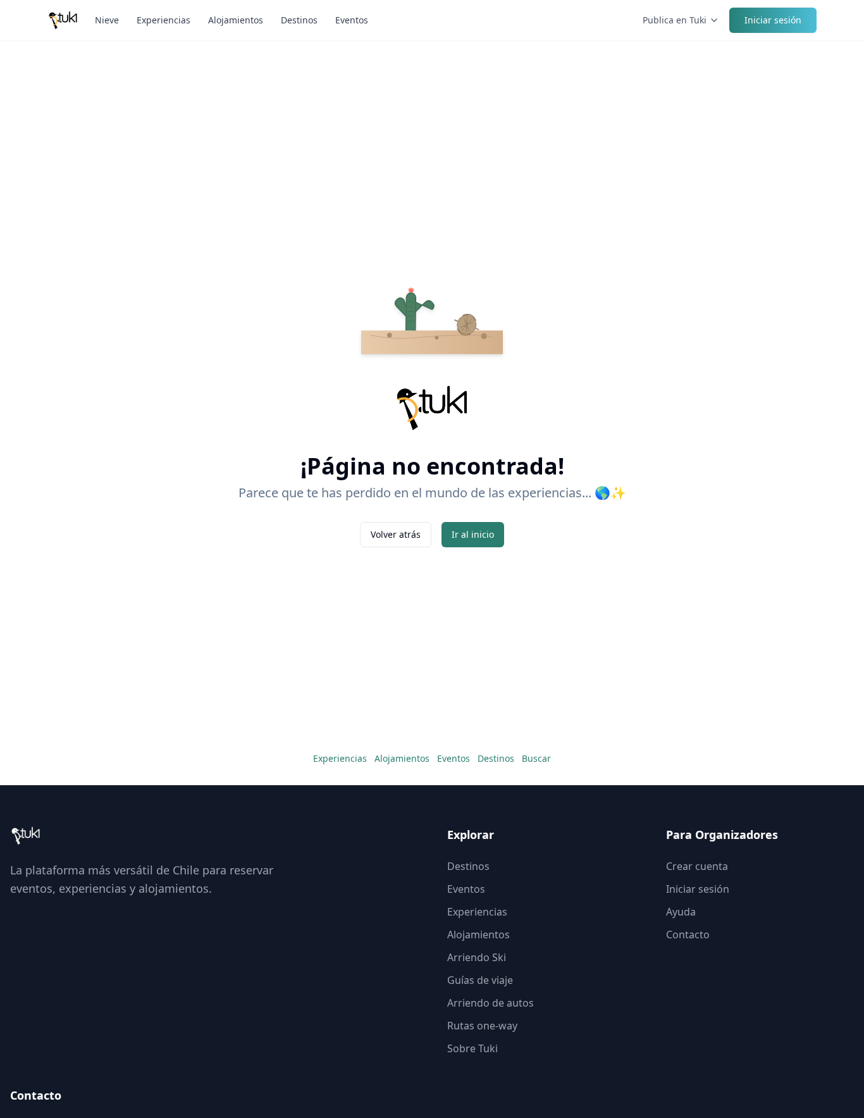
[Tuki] (62, 20)
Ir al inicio (473, 534)
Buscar (536, 758)
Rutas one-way (482, 1026)
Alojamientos (235, 20)
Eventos (351, 20)
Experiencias (163, 20)
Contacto (688, 934)
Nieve (107, 20)
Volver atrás (396, 534)
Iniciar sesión (772, 20)
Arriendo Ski (476, 957)
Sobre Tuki (472, 1048)
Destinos (299, 20)
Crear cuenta (697, 866)
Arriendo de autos (490, 1003)
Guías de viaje (480, 980)
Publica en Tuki (675, 20)
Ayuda (681, 912)
